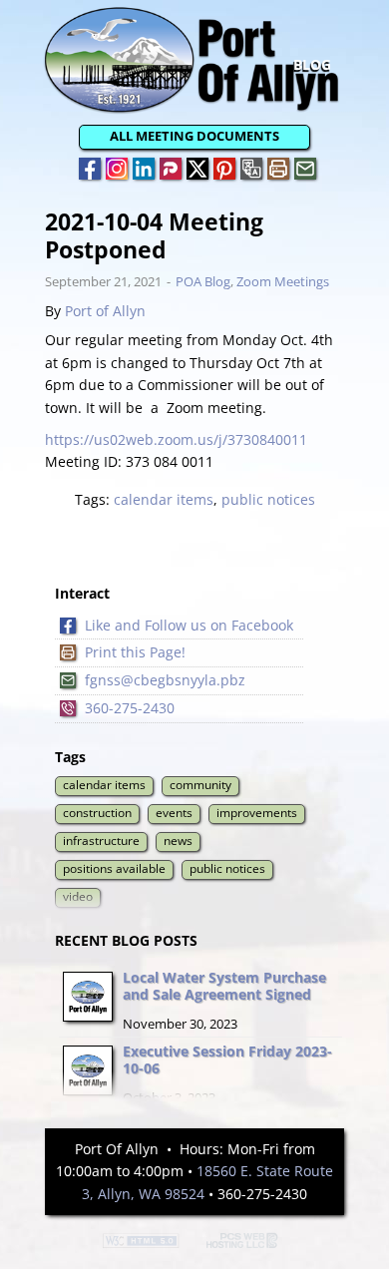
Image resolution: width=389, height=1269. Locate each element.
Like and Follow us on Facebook (189, 625)
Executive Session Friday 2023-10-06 (227, 1059)
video (78, 896)
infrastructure (101, 840)
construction (97, 812)
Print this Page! (135, 651)
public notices (268, 499)
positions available (114, 868)
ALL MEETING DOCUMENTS (194, 136)
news (178, 840)
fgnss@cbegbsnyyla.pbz (165, 679)
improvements (256, 812)
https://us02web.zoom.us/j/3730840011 (176, 439)
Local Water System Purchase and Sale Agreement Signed (224, 986)
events (174, 812)
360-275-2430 (130, 707)
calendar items (163, 499)
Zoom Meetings (282, 281)
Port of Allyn (105, 310)
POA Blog (203, 281)
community (200, 784)
